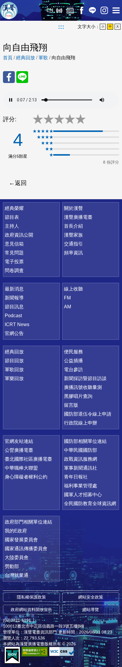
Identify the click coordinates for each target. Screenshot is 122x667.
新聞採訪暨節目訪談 (85, 378)
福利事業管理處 (80, 485)
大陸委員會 (16, 557)
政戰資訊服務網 (80, 459)
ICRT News (17, 324)
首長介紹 (73, 226)
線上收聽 (59, 10)
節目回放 (14, 360)
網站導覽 (90, 609)
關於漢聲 (73, 208)
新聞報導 (14, 297)
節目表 (12, 217)
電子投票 (14, 261)
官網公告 (14, 333)
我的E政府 (16, 530)
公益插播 (73, 360)
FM (67, 297)
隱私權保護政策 (31, 597)
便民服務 (73, 351)
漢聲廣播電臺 (9, 10)
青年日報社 (76, 476)
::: (61, 26)
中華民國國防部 (80, 450)
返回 (21, 183)
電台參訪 (73, 369)
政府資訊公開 (19, 234)
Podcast (13, 315)
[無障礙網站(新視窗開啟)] (35, 651)
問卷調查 (14, 270)
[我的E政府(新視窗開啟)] (12, 655)
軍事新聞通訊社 (80, 467)
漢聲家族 (73, 234)
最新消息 (14, 288)
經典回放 (70, 10)
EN (49, 10)
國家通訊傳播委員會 (26, 548)
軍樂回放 (14, 378)
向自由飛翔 (63, 57)
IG (104, 10)
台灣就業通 (16, 575)
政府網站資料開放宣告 (31, 609)
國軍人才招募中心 (83, 494)
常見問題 (14, 252)
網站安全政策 (90, 597)
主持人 (12, 226)
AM (67, 306)
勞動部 (12, 566)
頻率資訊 (73, 252)
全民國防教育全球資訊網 (90, 503)
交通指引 (73, 243)
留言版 (71, 405)
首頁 (7, 57)
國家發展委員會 (21, 539)
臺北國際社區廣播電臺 (28, 459)
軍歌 (43, 57)
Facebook (81, 10)
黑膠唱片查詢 (78, 396)
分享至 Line (22, 77)
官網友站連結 (19, 441)
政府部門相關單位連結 (28, 521)
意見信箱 (14, 243)
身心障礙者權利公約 (26, 476)
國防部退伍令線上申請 (87, 414)
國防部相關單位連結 (85, 441)
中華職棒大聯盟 (21, 467)
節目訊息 (14, 306)
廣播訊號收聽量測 (83, 387)
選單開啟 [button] (116, 10)
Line (92, 10)
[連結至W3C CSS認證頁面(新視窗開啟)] (62, 651)
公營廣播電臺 (19, 450)
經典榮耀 (14, 208)
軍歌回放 (14, 369)
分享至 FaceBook (9, 77)
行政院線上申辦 (80, 422)
